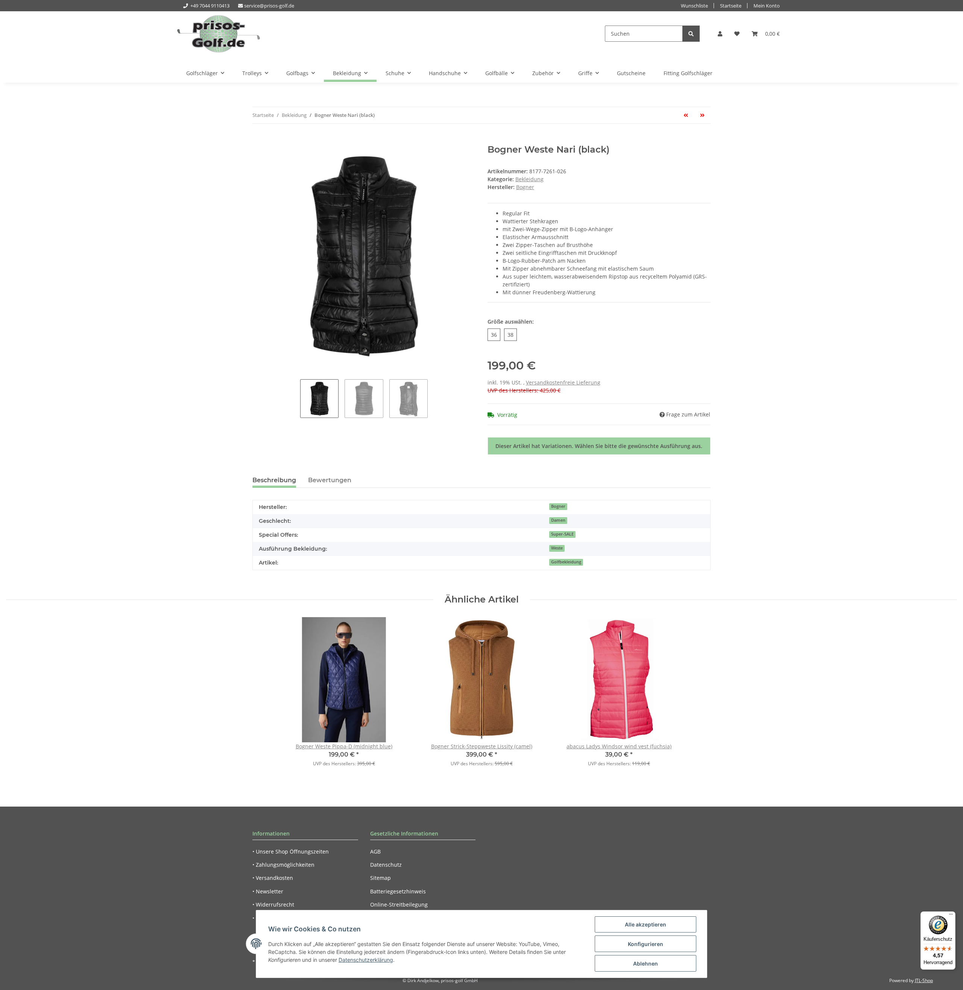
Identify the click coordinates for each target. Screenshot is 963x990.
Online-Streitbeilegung (399, 904)
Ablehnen (645, 963)
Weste (557, 548)
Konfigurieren (645, 944)
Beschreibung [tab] (274, 480)
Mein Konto (766, 6)
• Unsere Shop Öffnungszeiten (290, 851)
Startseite (730, 6)
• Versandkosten (272, 877)
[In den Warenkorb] (258, 140)
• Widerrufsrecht (273, 904)
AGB (375, 851)
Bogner (558, 506)
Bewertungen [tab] (329, 480)
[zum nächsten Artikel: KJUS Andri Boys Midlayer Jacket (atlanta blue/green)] (702, 115)
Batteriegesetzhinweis (398, 891)
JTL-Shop (924, 980)
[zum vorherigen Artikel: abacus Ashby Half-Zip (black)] (685, 115)
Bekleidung (529, 179)
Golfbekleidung (566, 562)
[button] (720, 34)
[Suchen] (691, 34)
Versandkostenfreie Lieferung (563, 382)
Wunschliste (694, 6)
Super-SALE (562, 534)
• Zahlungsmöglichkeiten (283, 864)
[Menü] (950, 915)
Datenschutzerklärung (366, 960)
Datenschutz (386, 864)
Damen (558, 520)
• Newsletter (267, 891)
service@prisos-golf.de (269, 6)
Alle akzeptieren (645, 924)
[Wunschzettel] (737, 34)
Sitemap (380, 877)
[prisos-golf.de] (218, 33)
